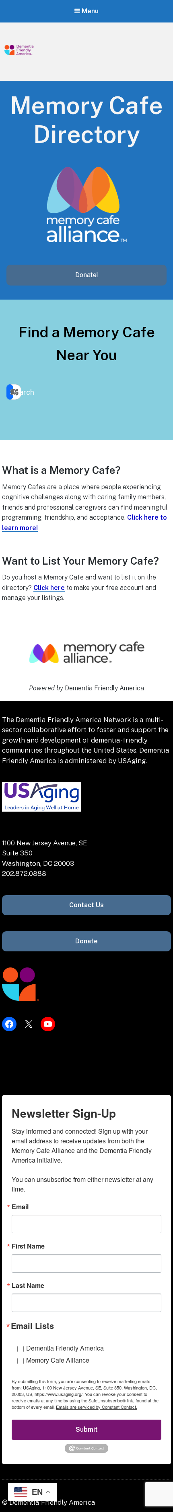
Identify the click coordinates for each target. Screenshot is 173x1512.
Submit (87, 1429)
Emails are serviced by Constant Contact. (96, 1407)
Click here (49, 588)
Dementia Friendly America (65, 1348)
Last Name (28, 1285)
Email (20, 1207)
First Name (28, 1246)
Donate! (86, 275)
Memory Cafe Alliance (57, 1360)
